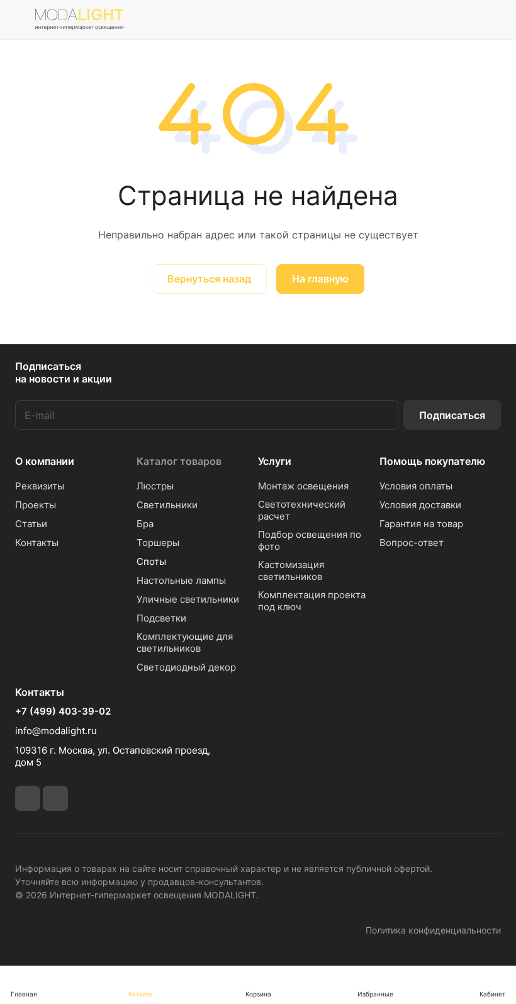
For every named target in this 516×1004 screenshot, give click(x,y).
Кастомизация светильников (291, 571)
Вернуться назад (209, 278)
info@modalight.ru (56, 731)
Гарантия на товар (421, 524)
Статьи (31, 524)
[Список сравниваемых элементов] (428, 19)
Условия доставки (420, 505)
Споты (151, 561)
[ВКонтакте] (27, 798)
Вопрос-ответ (411, 543)
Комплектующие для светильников (185, 642)
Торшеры (158, 543)
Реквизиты (39, 486)
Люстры (155, 486)
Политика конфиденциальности (433, 930)
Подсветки (161, 618)
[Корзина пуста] (492, 19)
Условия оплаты (415, 486)
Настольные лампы (181, 580)
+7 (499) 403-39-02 (63, 711)
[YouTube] (55, 798)
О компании (44, 461)
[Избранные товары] (460, 19)
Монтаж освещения (303, 486)
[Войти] (395, 19)
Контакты (37, 543)
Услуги (274, 461)
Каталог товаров (179, 461)
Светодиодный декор (186, 667)
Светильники (167, 505)
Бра (145, 524)
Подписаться (452, 415)
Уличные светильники (188, 599)
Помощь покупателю (432, 461)
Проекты (35, 505)
